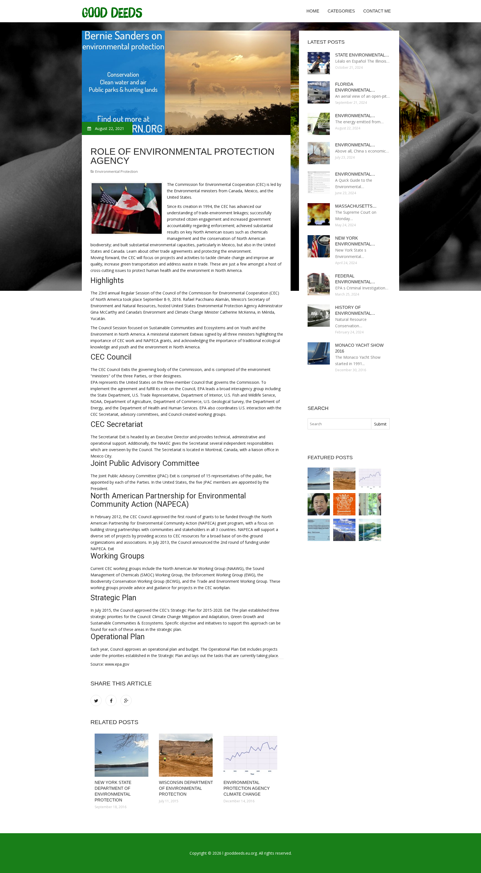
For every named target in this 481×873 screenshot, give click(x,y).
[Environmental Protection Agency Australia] (344, 504)
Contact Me (377, 11)
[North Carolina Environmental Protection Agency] (370, 530)
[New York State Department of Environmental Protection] (123, 755)
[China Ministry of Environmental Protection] (319, 504)
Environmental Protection (116, 171)
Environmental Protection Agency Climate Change (247, 788)
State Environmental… (362, 55)
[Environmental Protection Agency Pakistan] (319, 530)
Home (312, 11)
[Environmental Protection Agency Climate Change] (251, 755)
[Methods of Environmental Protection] (344, 530)
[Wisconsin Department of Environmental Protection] (187, 755)
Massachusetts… (356, 206)
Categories (341, 11)
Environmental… (355, 115)
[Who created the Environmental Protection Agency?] (370, 504)
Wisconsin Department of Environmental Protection (186, 788)
